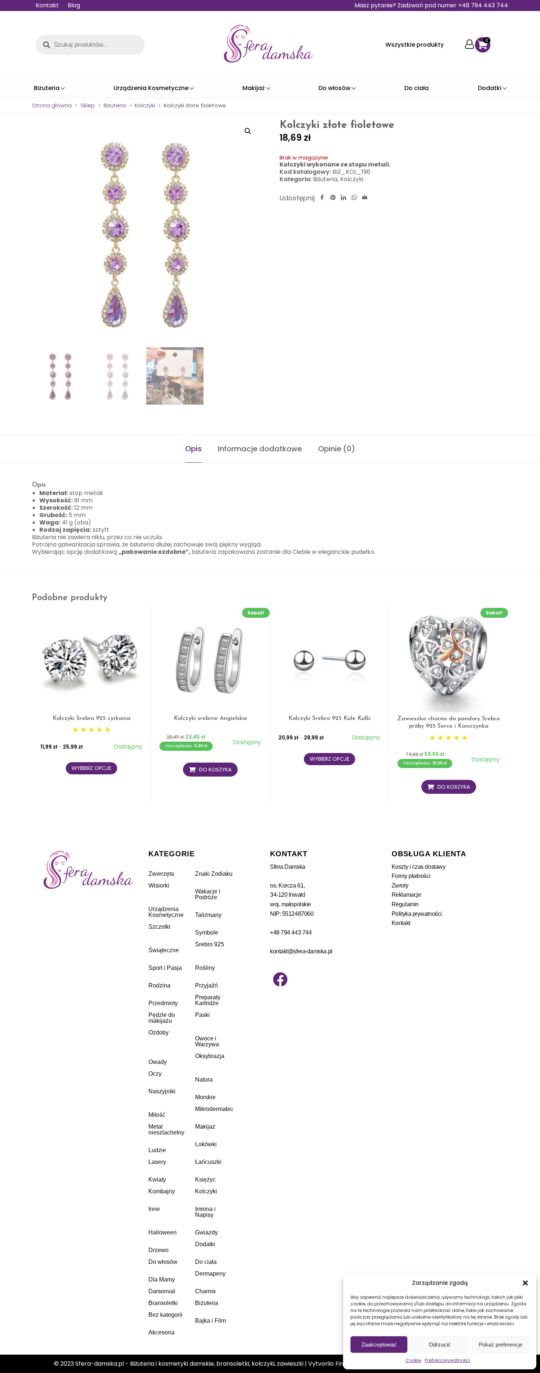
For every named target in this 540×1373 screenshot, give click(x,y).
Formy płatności (411, 876)
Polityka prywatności (447, 1360)
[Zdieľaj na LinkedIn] (343, 197)
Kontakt (47, 5)
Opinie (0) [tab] (336, 449)
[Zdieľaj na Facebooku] (322, 197)
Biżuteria (115, 105)
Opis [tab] (193, 449)
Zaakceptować (379, 1344)
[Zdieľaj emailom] (364, 197)
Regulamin (405, 904)
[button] (525, 1283)
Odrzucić (440, 1344)
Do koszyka (215, 769)
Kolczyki (145, 105)
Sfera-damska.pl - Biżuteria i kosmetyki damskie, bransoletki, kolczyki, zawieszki (189, 1363)
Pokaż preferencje (500, 1344)
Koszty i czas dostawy (419, 867)
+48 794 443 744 (291, 932)
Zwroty (400, 885)
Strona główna (52, 105)
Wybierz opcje (91, 768)
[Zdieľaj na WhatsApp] (354, 197)
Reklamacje (406, 895)
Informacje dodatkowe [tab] (260, 449)
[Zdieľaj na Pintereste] (333, 197)
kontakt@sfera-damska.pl (301, 951)
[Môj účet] (469, 45)
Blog (74, 5)
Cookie (413, 1360)
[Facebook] (280, 979)
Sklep (87, 105)
